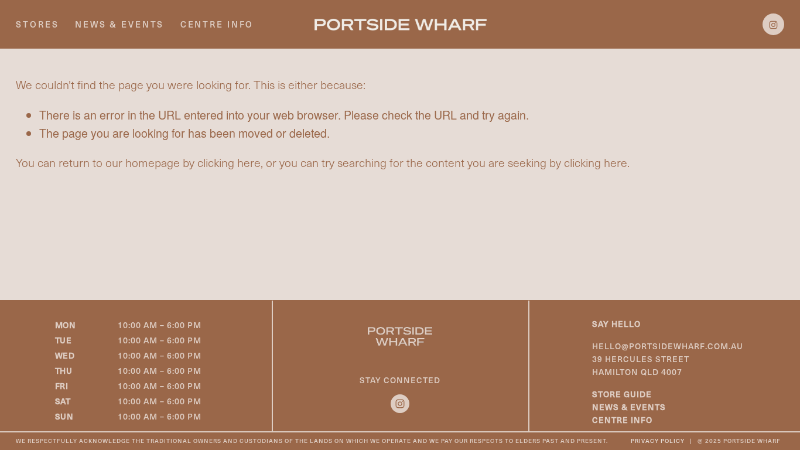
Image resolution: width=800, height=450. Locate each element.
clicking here (229, 162)
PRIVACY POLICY (658, 441)
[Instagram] (773, 24)
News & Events (119, 24)
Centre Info (217, 24)
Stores (37, 24)
